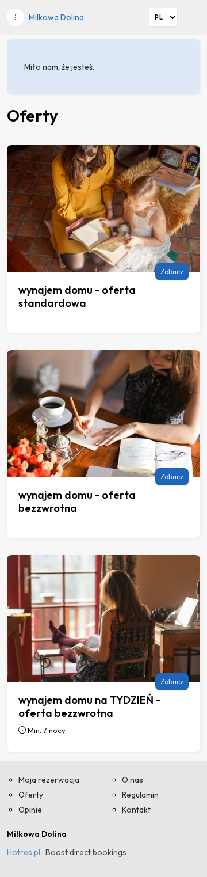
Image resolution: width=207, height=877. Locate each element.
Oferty (30, 794)
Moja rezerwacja (48, 780)
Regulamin (140, 794)
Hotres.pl (23, 852)
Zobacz (171, 271)
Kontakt (136, 809)
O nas (132, 780)
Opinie (30, 809)
